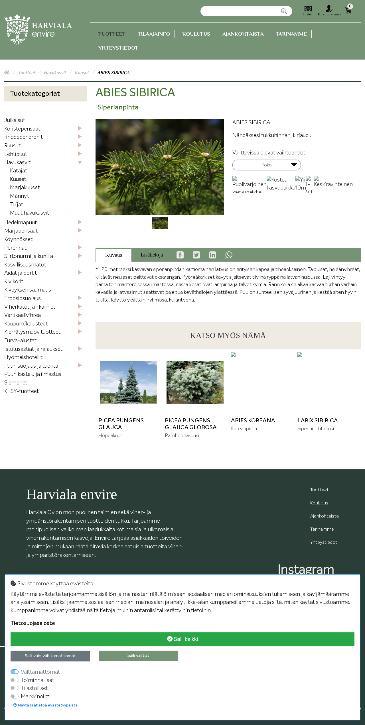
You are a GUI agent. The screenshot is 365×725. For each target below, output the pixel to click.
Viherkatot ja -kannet (29, 307)
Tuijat (16, 204)
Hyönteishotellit (23, 357)
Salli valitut (138, 655)
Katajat (18, 171)
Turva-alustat (20, 340)
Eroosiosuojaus (22, 298)
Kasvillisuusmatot (25, 265)
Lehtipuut (15, 154)
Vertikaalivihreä (22, 315)
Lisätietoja (152, 255)
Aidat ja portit (20, 273)
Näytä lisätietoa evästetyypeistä (47, 705)
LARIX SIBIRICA (317, 420)
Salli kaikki (185, 639)
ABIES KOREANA (253, 420)
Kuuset (82, 72)
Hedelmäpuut (20, 222)
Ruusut (12, 145)
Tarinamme (291, 34)
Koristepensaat (22, 129)
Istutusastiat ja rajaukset (33, 349)
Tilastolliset (34, 688)
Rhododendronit (23, 137)
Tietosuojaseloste (33, 623)
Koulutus (196, 34)
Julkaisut (14, 120)
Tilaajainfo (154, 34)
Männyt (19, 196)
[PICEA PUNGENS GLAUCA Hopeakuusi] (128, 382)
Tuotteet (111, 34)
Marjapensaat (21, 231)
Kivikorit (13, 281)
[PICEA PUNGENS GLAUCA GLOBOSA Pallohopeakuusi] (195, 382)
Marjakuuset (25, 187)
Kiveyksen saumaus (27, 290)
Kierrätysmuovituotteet (32, 332)
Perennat (15, 248)
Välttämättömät (40, 672)
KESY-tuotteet (21, 391)
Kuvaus (113, 255)
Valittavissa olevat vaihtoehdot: (269, 153)
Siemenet (15, 383)
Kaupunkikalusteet (26, 324)
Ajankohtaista (242, 34)
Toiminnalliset (37, 680)
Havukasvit (55, 72)
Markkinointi (35, 696)
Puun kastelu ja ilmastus (32, 374)
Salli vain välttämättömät (50, 656)
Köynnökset (18, 239)
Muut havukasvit (29, 213)
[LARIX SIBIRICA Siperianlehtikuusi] (327, 382)
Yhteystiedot (118, 48)
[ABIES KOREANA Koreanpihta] (261, 382)
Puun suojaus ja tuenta (31, 366)
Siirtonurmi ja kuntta (28, 256)
